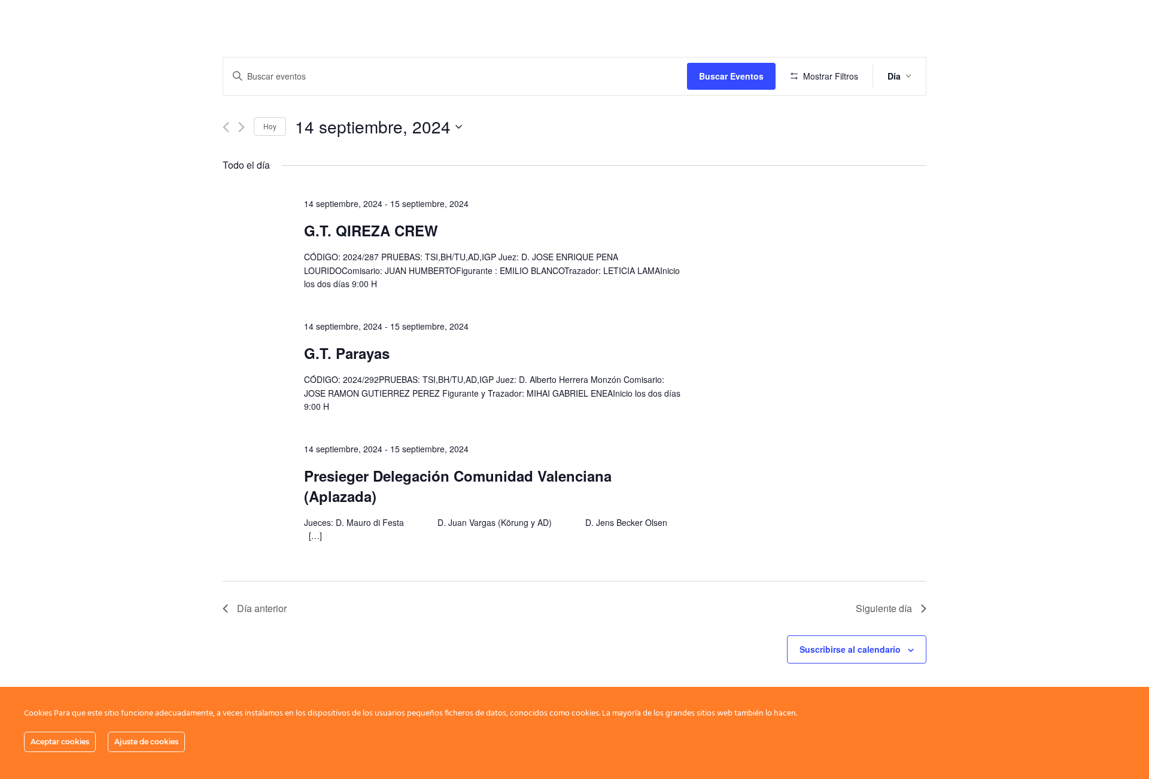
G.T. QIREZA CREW (371, 230)
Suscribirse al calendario (850, 649)
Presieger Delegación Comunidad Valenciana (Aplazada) (458, 485)
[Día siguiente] (241, 127)
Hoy (269, 126)
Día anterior (262, 608)
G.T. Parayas (347, 353)
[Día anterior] (226, 127)
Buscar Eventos (731, 76)
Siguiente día (884, 608)
